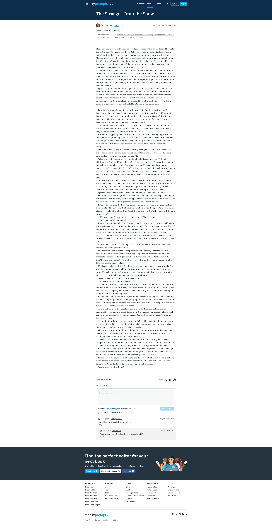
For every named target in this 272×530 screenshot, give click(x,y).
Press (107, 493)
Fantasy (99, 30)
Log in (183, 4)
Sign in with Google (109, 471)
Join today (90, 471)
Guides (129, 490)
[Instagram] (176, 514)
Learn (158, 4)
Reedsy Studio (152, 487)
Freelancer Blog (132, 502)
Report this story (102, 385)
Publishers (172, 496)
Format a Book (152, 496)
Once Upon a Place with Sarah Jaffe (128, 37)
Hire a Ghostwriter (92, 499)
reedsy (96, 4)
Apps (111, 4)
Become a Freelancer (113, 496)
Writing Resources (154, 499)
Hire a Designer (91, 493)
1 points (108, 431)
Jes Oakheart (116, 431)
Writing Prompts (174, 490)
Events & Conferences (135, 496)
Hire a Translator (91, 502)
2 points (107, 419)
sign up (109, 409)
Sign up (175, 4)
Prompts (141, 4)
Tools (165, 4)
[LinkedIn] (179, 514)
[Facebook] (183, 514)
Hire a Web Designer (92, 505)
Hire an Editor (90, 490)
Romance (116, 30)
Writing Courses (132, 493)
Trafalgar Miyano (116, 419)
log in (116, 409)
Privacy (98, 520)
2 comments (170, 25)
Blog (128, 487)
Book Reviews (173, 487)
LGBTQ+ (107, 30)
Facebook (127, 471)
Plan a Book (151, 493)
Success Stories (111, 499)
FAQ (86, 520)
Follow (116, 25)
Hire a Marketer (91, 496)
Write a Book (152, 490)
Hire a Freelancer (91, 487)
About (107, 487)
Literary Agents (174, 493)
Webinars (129, 499)
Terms (91, 520)
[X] (172, 514)
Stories (150, 4)
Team (107, 490)
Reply (100, 425)
